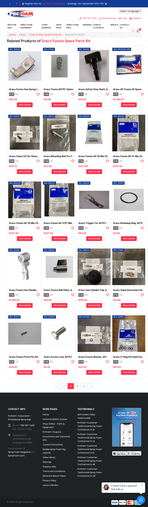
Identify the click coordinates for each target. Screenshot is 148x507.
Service (114, 24)
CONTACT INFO (17, 409)
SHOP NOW (58, 26)
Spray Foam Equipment (26, 26)
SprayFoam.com (16, 455)
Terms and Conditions (54, 471)
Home (46, 414)
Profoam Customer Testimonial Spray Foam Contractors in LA (89, 438)
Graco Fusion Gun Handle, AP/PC (27, 290)
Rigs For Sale (12, 26)
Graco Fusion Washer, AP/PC (94, 357)
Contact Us (125, 26)
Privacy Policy (49, 480)
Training (87, 24)
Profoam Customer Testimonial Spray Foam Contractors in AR (89, 461)
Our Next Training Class (53, 3)
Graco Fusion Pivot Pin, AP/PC (25, 357)
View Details (25, 104)
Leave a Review (50, 485)
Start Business (46, 26)
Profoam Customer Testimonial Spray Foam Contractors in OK (89, 472)
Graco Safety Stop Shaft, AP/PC (95, 89)
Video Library (49, 457)
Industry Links (49, 466)
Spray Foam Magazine (19, 452)
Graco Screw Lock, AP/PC (58, 357)
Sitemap (47, 462)
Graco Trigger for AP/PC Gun (94, 223)
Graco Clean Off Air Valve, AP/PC (27, 156)
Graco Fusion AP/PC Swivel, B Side (63, 89)
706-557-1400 (27, 425)
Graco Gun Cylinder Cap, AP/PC (95, 290)
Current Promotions (53, 444)
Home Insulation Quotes (55, 419)
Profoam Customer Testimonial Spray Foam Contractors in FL (89, 449)
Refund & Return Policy (54, 475)
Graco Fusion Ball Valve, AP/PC (61, 290)
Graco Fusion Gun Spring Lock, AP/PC (29, 89)
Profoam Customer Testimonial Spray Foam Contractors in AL (89, 426)
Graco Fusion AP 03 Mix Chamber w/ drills (32, 223)
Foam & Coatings (98, 26)
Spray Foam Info (72, 26)
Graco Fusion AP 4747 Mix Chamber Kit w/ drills (70, 223)
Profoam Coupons (52, 431)
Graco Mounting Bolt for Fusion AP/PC (65, 156)
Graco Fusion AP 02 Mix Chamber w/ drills (101, 156)
